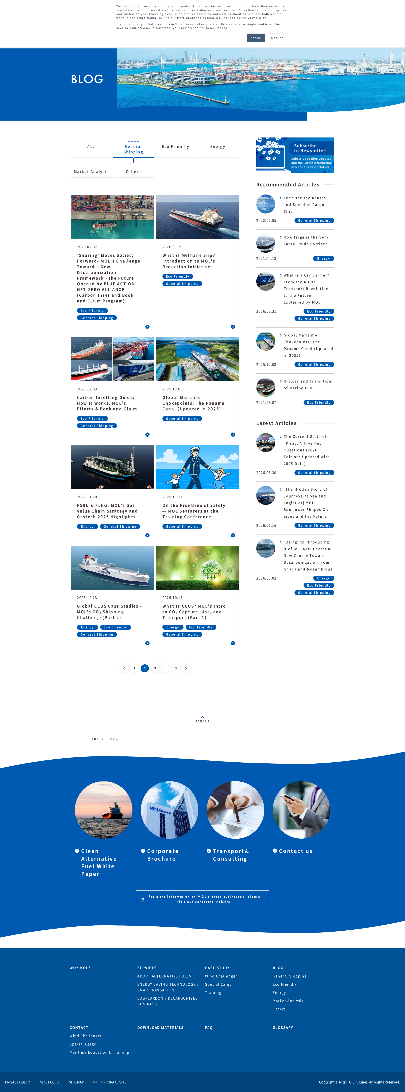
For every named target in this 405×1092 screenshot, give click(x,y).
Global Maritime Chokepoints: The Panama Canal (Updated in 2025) (308, 345)
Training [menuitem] (213, 992)
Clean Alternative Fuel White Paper (99, 862)
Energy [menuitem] (279, 992)
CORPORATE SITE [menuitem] (112, 1082)
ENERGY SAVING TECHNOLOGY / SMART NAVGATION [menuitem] (168, 987)
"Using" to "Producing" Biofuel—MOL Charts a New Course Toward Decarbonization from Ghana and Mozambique (308, 555)
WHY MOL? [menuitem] (80, 968)
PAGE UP (202, 721)
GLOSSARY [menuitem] (283, 1027)
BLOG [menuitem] (278, 968)
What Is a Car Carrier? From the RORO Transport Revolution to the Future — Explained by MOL (307, 288)
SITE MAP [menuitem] (76, 1082)
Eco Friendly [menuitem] (285, 984)
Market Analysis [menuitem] (288, 1000)
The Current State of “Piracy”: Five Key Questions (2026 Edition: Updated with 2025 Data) (307, 450)
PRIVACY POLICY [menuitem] (18, 1082)
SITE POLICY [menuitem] (50, 1082)
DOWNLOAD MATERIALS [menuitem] (160, 1027)
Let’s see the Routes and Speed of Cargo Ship (305, 204)
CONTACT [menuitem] (79, 1027)
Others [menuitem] (279, 1009)
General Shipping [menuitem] (290, 976)
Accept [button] (256, 37)
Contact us (296, 850)
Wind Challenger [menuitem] (221, 976)
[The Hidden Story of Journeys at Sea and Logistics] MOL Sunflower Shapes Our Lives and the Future (307, 503)
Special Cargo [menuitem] (218, 984)
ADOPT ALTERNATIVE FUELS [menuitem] (164, 976)
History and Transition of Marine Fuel (308, 384)
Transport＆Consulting (231, 855)
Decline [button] (277, 37)
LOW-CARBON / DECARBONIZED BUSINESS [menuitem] (167, 1001)
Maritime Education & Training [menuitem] (99, 1052)
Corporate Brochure (163, 855)
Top (95, 738)
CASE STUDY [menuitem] (217, 968)
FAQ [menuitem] (209, 1027)
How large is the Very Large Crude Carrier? (306, 240)
